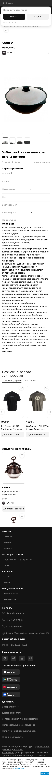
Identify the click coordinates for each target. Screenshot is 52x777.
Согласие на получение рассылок (20, 719)
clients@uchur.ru (15, 613)
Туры (6, 565)
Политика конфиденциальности (19, 731)
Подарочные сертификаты (18, 559)
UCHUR (11, 503)
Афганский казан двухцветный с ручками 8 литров (11, 493)
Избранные (10, 600)
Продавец (8, 47)
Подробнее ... (19, 769)
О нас (6, 576)
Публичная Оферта (12, 737)
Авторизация (11, 594)
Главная (8, 536)
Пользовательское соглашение (18, 725)
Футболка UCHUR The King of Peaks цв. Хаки (37, 428)
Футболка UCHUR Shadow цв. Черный (11, 427)
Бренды (8, 548)
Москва (14, 16)
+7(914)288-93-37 (14, 620)
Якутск (38, 16)
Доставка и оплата (11, 713)
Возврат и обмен (11, 707)
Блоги (7, 582)
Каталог (8, 542)
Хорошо (45, 773)
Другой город (9, 22)
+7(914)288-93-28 (14, 626)
